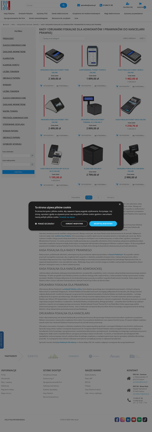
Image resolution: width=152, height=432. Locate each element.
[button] (44, 224)
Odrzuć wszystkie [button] (74, 223)
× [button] (120, 204)
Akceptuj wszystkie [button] (103, 223)
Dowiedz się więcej (67, 217)
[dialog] (76, 215)
